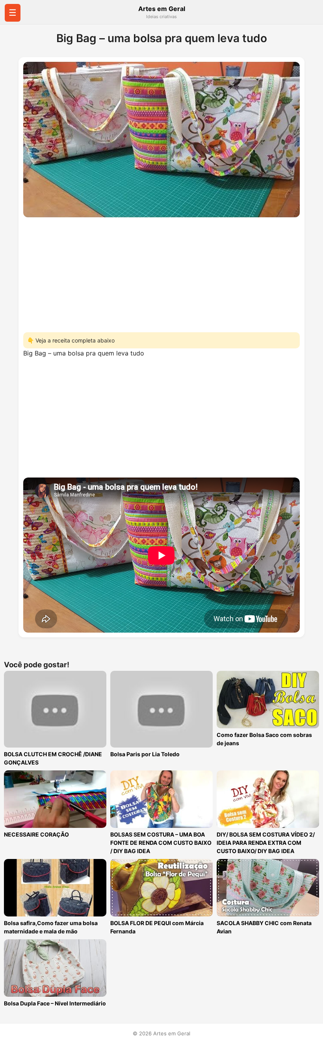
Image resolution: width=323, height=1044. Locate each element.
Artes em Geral (161, 9)
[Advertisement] (161, 272)
